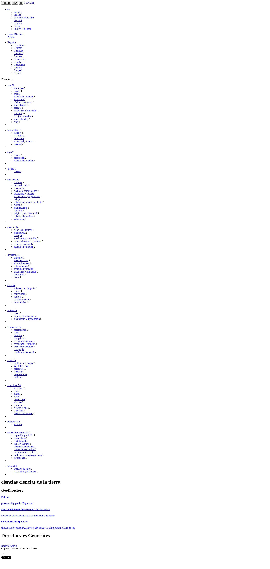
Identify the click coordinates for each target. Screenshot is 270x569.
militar (17, 205)
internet (17, 132)
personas (18, 210)
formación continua (23, 346)
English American (22, 28)
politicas (18, 182)
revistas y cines (21, 407)
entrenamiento (21, 266)
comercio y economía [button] (20, 432)
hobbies (17, 296)
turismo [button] (12, 310)
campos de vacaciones (25, 316)
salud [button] (12, 360)
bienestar (18, 371)
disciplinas (19, 338)
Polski (17, 26)
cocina (17, 155)
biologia (18, 235)
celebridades (20, 302)
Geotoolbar (19, 64)
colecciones (19, 294)
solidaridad (19, 219)
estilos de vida (21, 185)
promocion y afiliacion (25, 471)
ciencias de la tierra (23, 230)
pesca (16, 277)
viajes (16, 313)
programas (19, 135)
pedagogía (19, 349)
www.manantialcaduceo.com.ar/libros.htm (22, 515)
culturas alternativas (23, 216)
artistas (17, 93)
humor (17, 291)
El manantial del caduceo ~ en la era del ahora (25, 509)
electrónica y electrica (24, 452)
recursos (18, 335)
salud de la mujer (22, 366)
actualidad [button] (14, 385)
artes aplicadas (21, 119)
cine (16, 122)
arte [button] (11, 85)
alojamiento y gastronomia (27, 319)
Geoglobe (18, 50)
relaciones (19, 188)
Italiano (17, 14)
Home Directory (16, 34)
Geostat (17, 73)
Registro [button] (12, 42)
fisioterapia (19, 368)
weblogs (18, 388)
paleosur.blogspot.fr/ (11, 503)
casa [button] (11, 152)
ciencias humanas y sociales (27, 241)
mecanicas (19, 274)
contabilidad (20, 441)
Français (18, 12)
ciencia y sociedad (23, 244)
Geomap (18, 48)
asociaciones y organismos (27, 196)
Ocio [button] (11, 285)
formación (19, 138)
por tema (18, 405)
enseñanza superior (23, 341)
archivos (18, 424)
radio (16, 396)
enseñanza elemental (24, 352)
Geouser (18, 56)
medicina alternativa (23, 363)
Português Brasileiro (24, 17)
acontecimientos (22, 263)
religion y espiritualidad (25, 213)
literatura (18, 113)
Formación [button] (14, 327)
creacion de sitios (22, 468)
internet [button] (12, 466)
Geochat (18, 62)
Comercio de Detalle (24, 446)
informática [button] (15, 130)
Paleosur (5, 497)
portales (17, 107)
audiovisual (19, 99)
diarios (17, 393)
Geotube (18, 67)
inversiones (19, 457)
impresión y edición (23, 435)
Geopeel (18, 70)
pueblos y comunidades (25, 191)
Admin (11, 37)
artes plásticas (20, 105)
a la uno (18, 402)
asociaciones (20, 329)
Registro (6, 3)
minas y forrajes (21, 443)
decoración (19, 157)
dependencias (20, 374)
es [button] (9, 9)
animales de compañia (24, 288)
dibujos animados (22, 116)
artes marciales (21, 260)
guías (16, 332)
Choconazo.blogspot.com (14, 521)
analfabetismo (20, 207)
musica (17, 91)
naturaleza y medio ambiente (28, 202)
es (21, 3)
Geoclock (18, 53)
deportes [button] (13, 255)
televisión (18, 410)
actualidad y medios (23, 96)
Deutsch (18, 23)
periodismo (19, 399)
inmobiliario (20, 438)
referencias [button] (14, 421)
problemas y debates (24, 193)
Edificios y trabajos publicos (28, 455)
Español (18, 20)
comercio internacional (25, 449)
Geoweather (20, 59)
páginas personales (23, 102)
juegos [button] (12, 168)
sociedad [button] (13, 179)
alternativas (19, 232)
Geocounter (19, 45)
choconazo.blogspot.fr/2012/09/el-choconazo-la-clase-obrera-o (32, 527)
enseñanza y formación (25, 110)
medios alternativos (23, 413)
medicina (18, 377)
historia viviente (21, 299)
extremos (18, 257)
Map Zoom (27, 503)
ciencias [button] (13, 227)
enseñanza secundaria (24, 343)
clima (16, 391)
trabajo (17, 199)
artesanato (19, 88)
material (18, 144)
